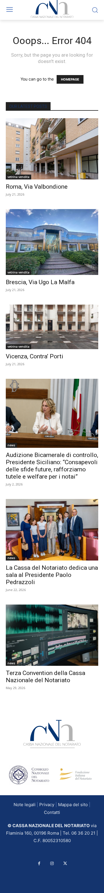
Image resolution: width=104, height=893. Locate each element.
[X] (65, 863)
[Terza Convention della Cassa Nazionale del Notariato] (52, 635)
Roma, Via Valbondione (37, 186)
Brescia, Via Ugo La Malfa (40, 282)
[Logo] (52, 734)
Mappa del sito (73, 804)
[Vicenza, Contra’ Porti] (52, 327)
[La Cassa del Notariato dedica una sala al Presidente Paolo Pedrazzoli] (52, 529)
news (11, 445)
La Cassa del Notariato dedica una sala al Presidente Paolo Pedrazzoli (52, 575)
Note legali (25, 804)
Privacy (46, 804)
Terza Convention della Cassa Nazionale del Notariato (45, 677)
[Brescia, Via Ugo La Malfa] (52, 242)
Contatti (52, 812)
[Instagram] (52, 863)
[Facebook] (39, 863)
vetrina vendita (18, 177)
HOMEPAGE (70, 79)
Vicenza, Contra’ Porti (34, 356)
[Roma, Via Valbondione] (52, 148)
